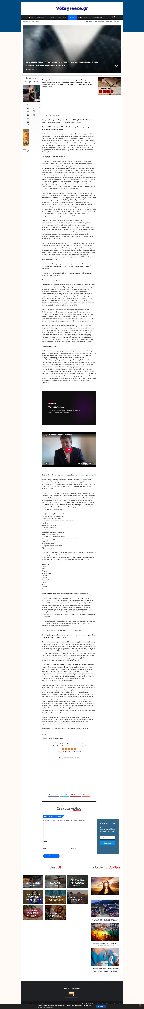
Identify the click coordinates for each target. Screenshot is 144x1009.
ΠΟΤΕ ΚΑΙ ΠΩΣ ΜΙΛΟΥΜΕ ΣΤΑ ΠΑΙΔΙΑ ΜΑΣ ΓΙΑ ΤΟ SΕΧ (77, 899)
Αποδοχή (101, 1006)
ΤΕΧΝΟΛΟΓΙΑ (69, 758)
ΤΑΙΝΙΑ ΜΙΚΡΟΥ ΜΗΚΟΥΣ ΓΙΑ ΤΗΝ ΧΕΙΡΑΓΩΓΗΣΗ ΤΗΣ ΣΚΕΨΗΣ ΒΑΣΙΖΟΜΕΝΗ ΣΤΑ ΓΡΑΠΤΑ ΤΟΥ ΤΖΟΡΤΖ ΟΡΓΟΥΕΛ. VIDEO (77, 882)
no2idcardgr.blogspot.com (56, 738)
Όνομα (45, 841)
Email (45, 848)
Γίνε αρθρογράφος (98, 17)
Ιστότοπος (73, 848)
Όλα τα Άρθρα (40, 17)
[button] (53, 795)
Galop (95, 21)
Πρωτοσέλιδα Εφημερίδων (105, 21)
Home (32, 17)
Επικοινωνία (117, 21)
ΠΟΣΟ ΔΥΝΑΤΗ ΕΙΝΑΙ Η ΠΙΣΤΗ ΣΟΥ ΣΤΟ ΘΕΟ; (105, 897)
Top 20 (59, 17)
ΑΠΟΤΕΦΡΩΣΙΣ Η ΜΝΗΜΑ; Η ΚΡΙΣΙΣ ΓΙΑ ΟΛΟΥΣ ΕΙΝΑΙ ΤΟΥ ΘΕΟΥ (33, 884)
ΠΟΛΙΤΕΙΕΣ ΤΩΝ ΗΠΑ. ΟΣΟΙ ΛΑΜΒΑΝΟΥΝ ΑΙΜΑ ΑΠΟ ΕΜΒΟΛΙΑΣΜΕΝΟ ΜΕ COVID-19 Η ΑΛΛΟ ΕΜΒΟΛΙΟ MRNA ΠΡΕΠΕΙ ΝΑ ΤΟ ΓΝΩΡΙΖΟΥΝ (105, 970)
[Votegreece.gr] (72, 8)
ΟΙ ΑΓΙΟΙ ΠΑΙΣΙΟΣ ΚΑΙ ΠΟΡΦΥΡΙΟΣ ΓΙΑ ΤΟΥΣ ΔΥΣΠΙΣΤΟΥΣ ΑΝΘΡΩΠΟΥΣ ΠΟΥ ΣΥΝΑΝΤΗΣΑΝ (55, 898)
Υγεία (64, 17)
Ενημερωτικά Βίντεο (84, 17)
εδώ (80, 630)
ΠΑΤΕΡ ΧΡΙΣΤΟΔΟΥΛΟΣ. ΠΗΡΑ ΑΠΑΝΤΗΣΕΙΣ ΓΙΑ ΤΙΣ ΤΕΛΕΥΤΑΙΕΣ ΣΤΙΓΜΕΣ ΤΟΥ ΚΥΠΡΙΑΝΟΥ (105, 919)
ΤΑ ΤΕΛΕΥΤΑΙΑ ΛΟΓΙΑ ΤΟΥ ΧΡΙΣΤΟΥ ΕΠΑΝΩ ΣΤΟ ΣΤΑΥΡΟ (55, 884)
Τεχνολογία (72, 17)
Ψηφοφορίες (50, 17)
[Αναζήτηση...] (115, 17)
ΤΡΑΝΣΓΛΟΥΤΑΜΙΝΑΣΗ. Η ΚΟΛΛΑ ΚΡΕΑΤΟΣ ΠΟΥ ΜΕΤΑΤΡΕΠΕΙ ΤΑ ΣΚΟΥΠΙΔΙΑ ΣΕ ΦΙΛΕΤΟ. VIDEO (33, 914)
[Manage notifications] (140, 1005)
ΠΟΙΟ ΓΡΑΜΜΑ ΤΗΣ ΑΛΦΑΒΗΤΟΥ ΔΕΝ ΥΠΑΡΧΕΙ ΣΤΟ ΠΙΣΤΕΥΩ (55, 915)
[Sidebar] (112, 17)
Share (43, 734)
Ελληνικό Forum (88, 21)
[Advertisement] (69, 102)
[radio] (63, 749)
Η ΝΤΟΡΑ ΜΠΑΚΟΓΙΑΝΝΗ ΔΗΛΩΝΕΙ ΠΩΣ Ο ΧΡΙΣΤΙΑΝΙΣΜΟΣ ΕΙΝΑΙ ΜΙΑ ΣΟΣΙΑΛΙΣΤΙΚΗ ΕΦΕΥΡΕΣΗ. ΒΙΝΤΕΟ (33, 897)
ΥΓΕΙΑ (77, 758)
